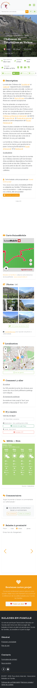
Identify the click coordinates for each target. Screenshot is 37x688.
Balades (14, 33)
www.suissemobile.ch (20, 277)
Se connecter (12, 513)
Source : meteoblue (28, 486)
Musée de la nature (23, 118)
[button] (17, 357)
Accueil (6, 33)
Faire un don (18, 604)
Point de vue (9, 53)
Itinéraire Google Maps (19, 426)
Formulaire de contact (9, 659)
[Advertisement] (18, 216)
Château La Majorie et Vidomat (14, 116)
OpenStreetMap (29, 369)
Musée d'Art (8, 118)
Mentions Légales (27, 682)
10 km (20, 528)
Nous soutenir (6, 663)
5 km (12, 528)
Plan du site (5, 646)
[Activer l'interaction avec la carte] (6, 268)
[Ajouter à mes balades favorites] (5, 46)
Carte (17, 73)
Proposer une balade (12, 195)
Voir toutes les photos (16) (19, 326)
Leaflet (21, 369)
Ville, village (16, 49)
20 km (28, 528)
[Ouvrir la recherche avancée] (30, 11)
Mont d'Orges (19, 98)
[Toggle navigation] (34, 5)
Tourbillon (24, 84)
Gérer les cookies (7, 685)
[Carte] (34, 11)
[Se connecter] (30, 5)
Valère (5, 87)
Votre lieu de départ (9, 416)
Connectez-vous (10, 332)
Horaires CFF (19, 432)
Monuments (27, 49)
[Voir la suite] (36, 73)
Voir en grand (19, 372)
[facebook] (3, 669)
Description (7, 73)
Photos (25, 73)
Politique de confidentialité (10, 682)
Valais (8, 49)
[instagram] (8, 669)
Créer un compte (24, 513)
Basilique (18, 149)
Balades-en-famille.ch (10, 275)
